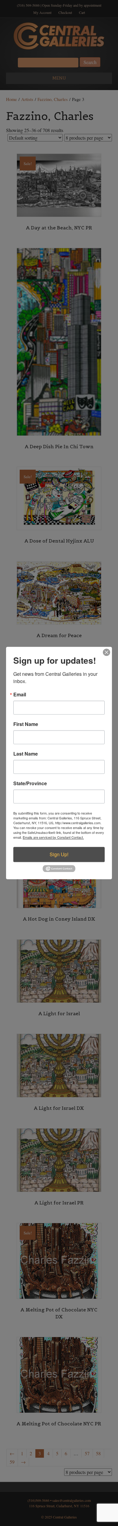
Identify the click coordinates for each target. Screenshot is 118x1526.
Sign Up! (59, 854)
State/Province (30, 783)
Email (19, 694)
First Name (25, 724)
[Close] (106, 652)
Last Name (25, 753)
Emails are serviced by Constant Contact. (53, 837)
